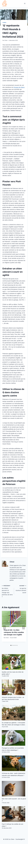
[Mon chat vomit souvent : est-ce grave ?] (14, 788)
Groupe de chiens (19, 87)
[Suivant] (23, 627)
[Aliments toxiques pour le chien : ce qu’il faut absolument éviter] (14, 687)
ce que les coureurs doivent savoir (21, 589)
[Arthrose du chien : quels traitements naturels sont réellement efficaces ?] (14, 763)
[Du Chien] (4, 3)
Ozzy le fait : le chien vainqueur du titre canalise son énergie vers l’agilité (14, 632)
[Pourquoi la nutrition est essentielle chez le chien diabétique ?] (14, 738)
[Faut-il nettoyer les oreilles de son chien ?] (14, 814)
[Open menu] (24, 3)
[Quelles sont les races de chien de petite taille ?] (14, 662)
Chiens (4, 22)
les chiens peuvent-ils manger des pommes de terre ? (7, 591)
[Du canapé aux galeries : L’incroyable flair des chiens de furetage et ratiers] (14, 712)
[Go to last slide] (4, 627)
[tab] (10, 645)
